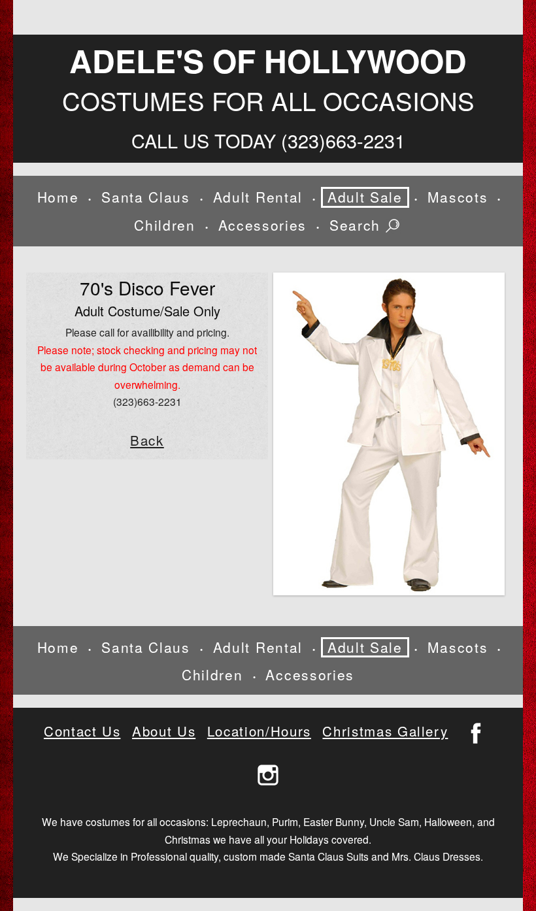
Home (58, 197)
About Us (163, 731)
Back (147, 440)
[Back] (389, 434)
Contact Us (82, 731)
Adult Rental (258, 197)
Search (357, 226)
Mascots (457, 197)
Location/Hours (259, 731)
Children (164, 225)
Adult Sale (365, 197)
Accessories (262, 225)
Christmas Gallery (385, 731)
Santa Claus (145, 197)
